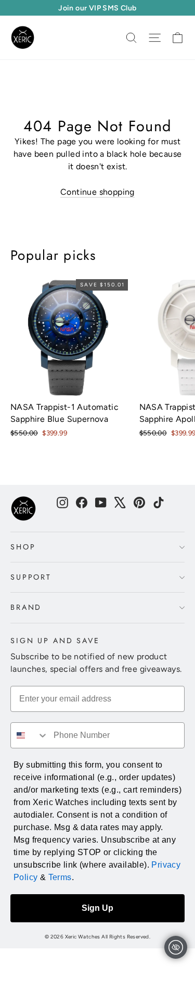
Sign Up (97, 908)
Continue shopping (97, 192)
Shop (22, 547)
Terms (60, 877)
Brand (26, 607)
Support (30, 577)
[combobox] (29, 735)
